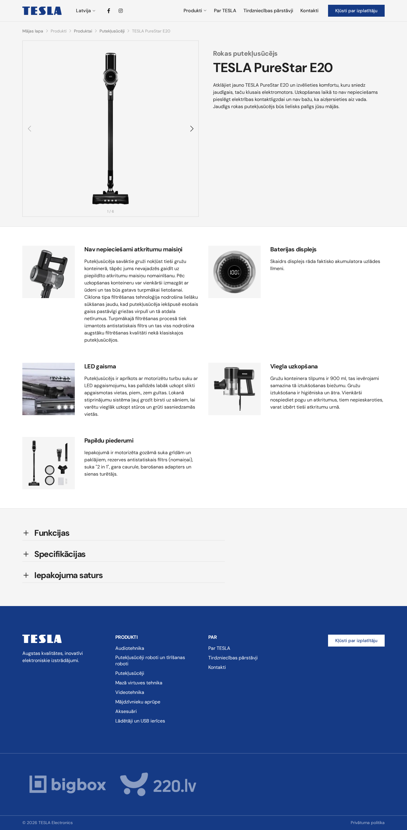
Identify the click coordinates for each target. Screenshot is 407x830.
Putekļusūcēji (112, 31)
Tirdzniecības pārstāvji (268, 10)
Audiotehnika (129, 648)
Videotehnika (129, 692)
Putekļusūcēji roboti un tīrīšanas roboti (150, 660)
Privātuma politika (368, 822)
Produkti (193, 10)
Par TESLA (225, 10)
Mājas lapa (32, 31)
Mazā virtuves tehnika (138, 683)
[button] (191, 128)
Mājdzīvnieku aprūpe (137, 702)
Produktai (83, 31)
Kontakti (309, 10)
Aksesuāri (126, 711)
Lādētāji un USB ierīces (140, 721)
